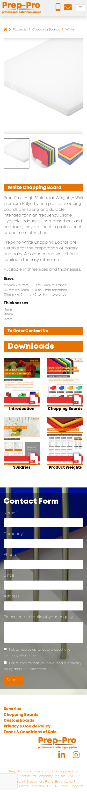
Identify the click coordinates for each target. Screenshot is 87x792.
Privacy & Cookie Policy (27, 726)
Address (11, 596)
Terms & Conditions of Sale (30, 732)
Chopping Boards (46, 29)
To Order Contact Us (27, 331)
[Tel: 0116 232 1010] (59, 9)
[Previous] (14, 86)
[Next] (73, 86)
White (69, 29)
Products (20, 29)
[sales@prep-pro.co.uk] (69, 9)
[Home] (5, 29)
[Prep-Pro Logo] (22, 8)
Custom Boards (19, 720)
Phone (10, 555)
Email (9, 575)
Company (13, 534)
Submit (13, 680)
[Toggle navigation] (80, 7)
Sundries (12, 709)
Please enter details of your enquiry (38, 617)
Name (9, 513)
